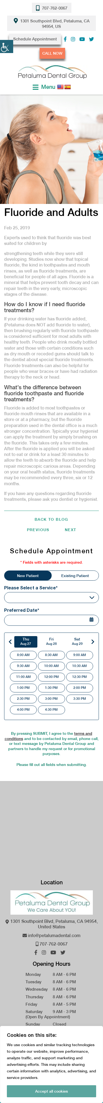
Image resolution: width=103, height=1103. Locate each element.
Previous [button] (38, 530)
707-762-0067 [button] (54, 8)
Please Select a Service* (31, 587)
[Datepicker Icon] (95, 621)
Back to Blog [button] (51, 519)
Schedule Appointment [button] (35, 39)
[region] (51, 1064)
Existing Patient (75, 576)
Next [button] (70, 530)
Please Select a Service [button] (30, 597)
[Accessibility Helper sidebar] (6, 46)
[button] (65, 39)
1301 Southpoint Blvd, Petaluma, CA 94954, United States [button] (53, 924)
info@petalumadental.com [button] (53, 935)
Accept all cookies (51, 1091)
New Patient (28, 576)
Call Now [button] (52, 53)
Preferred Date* (21, 610)
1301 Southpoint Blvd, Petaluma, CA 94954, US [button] (54, 24)
